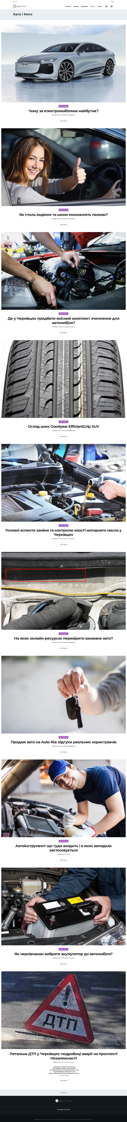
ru (16, 1)
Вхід (112, 1)
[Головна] (21, 6)
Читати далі (63, 121)
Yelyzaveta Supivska (68, 1062)
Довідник (84, 6)
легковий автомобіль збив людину (64, 1068)
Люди (99, 6)
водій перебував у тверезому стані (64, 1071)
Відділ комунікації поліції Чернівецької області (64, 1073)
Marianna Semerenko (69, 326)
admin (68, 854)
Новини (76, 6)
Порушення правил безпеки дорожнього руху (64, 1070)
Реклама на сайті (63, 1109)
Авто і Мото (63, 106)
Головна (68, 6)
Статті (92, 6)
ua (13, 1)
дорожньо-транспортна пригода (64, 1067)
